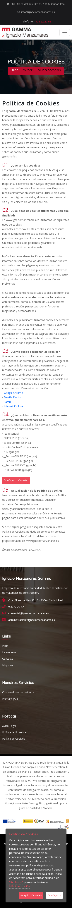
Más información (19, 886)
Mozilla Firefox (12, 397)
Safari (7, 402)
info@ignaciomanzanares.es (37, 12)
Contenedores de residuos (18, 692)
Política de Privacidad (15, 732)
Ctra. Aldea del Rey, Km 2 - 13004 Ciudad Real (37, 4)
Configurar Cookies (16, 480)
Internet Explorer (14, 406)
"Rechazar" (16, 882)
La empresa (9, 652)
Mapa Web (8, 665)
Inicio (15, 70)
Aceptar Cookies (31, 895)
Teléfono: (36, 21)
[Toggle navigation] (64, 32)
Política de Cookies (13, 738)
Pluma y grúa (10, 698)
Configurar (54, 895)
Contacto (7, 658)
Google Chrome (13, 393)
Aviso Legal (9, 726)
